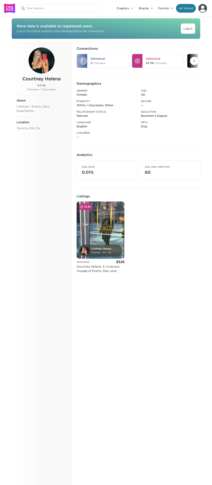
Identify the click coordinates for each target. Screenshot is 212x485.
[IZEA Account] (203, 8)
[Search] (23, 8)
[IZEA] (9, 8)
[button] (186, 8)
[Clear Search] (98, 8)
